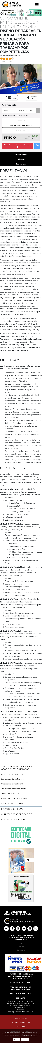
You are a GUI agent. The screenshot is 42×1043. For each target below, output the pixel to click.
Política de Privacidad (21, 1022)
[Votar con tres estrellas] (7, 58)
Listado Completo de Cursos (12, 774)
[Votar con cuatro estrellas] (9, 58)
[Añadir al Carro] (37, 146)
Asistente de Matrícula (14, 819)
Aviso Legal (21, 1027)
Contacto (20, 998)
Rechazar (25, 1040)
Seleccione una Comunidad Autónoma (18, 145)
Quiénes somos (21, 1018)
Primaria (21, 947)
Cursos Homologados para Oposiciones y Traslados (16, 767)
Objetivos (21, 159)
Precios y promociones (14, 798)
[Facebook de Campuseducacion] (12, 928)
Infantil (21, 943)
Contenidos (21, 164)
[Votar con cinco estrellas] (12, 58)
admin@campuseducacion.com (20, 1012)
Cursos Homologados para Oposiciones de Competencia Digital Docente (20, 976)
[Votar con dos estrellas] (4, 58)
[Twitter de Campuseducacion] (6, 928)
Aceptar (16, 1040)
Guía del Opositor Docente (16, 814)
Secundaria (21, 950)
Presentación (21, 155)
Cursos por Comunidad (14, 804)
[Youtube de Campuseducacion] (24, 928)
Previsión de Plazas (12, 809)
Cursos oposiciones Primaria (12, 779)
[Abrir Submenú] (36, 4)
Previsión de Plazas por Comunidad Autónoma (20, 988)
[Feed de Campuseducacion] (35, 928)
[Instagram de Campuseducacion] (18, 928)
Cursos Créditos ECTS (10, 793)
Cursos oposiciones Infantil (12, 784)
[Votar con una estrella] (1, 58)
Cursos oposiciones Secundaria (13, 789)
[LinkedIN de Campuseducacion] (29, 928)
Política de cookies (31, 1035)
